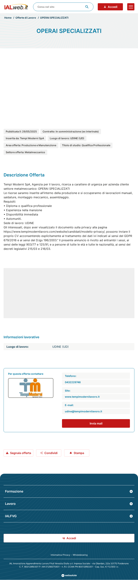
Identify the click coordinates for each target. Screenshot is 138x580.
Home (8, 17)
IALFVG (11, 516)
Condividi (51, 453)
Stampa (79, 453)
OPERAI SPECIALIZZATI (54, 17)
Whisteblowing (80, 555)
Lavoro (10, 504)
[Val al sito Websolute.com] (69, 575)
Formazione (14, 491)
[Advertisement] (69, 85)
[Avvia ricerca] (87, 7)
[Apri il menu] (130, 6)
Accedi (112, 7)
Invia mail (96, 423)
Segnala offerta (20, 453)
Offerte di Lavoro (25, 17)
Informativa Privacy (60, 555)
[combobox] (63, 7)
